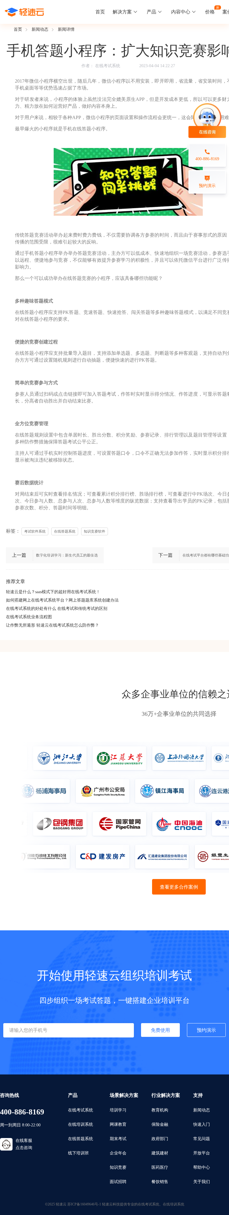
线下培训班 (78, 1153)
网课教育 (118, 1124)
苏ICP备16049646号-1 (84, 1204)
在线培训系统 (80, 1124)
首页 (100, 11)
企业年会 (118, 1153)
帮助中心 (201, 1167)
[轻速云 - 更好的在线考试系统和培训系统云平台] (24, 12)
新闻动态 (40, 29)
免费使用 (160, 1030)
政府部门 (159, 1139)
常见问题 (201, 1139)
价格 (210, 11)
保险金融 (159, 1124)
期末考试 (118, 1139)
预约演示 (206, 1030)
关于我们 (201, 1181)
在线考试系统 (107, 66)
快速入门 (201, 1124)
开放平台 (201, 1153)
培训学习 (118, 1110)
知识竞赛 (118, 1167)
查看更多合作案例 (179, 886)
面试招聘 (118, 1181)
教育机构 (159, 1110)
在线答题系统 (80, 1139)
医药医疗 (159, 1167)
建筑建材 (159, 1153)
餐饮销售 (159, 1181)
